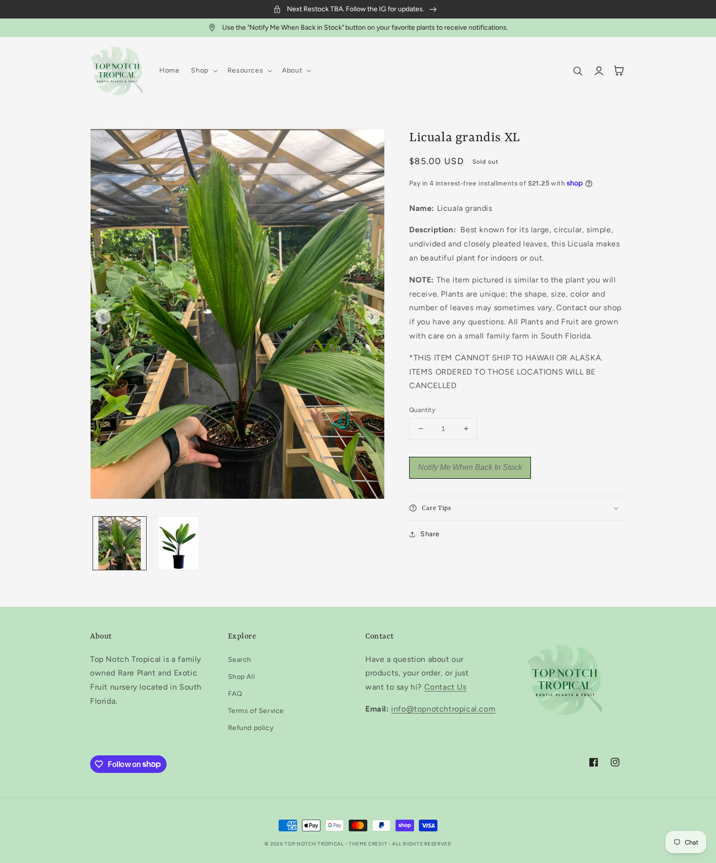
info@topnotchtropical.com (443, 708)
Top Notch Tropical (314, 844)
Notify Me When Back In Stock (470, 467)
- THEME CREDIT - (369, 844)
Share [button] (430, 534)
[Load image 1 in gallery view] (120, 543)
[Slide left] (103, 316)
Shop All (241, 677)
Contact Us (445, 687)
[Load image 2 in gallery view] (178, 543)
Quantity (422, 409)
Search (240, 660)
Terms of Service (256, 711)
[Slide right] (372, 316)
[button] (203, 70)
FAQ (235, 694)
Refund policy (251, 728)
